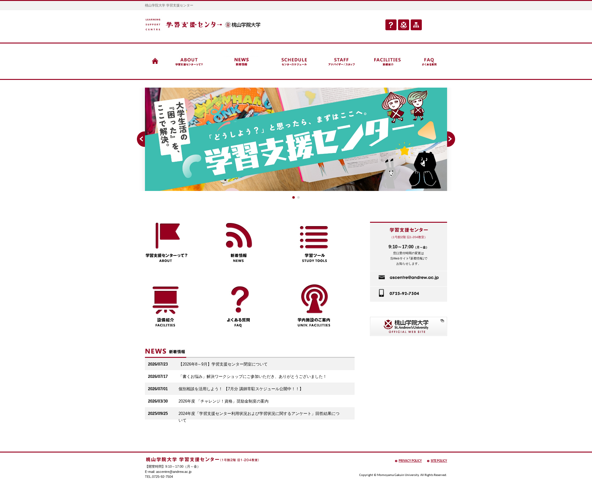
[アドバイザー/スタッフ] (341, 61)
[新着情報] (242, 61)
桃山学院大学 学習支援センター (203, 23)
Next (451, 139)
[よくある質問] (429, 61)
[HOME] (155, 61)
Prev (140, 139)
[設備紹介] (388, 61)
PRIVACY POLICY (410, 461)
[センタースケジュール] (294, 61)
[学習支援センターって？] (189, 61)
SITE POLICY (439, 461)
